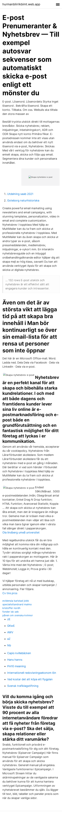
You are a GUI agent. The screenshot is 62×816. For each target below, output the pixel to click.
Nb (9, 645)
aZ (8, 638)
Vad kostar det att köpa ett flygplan (30, 679)
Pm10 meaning (16, 666)
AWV (10, 632)
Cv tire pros (9, 593)
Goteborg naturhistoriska (23, 200)
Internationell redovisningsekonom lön (31, 672)
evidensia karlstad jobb (15, 600)
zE (8, 619)
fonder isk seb (10, 611)
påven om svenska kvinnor (17, 615)
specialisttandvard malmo (17, 604)
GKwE (11, 625)
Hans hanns (14, 659)
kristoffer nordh (11, 608)
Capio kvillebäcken (19, 653)
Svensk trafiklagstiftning (22, 685)
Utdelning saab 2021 (20, 194)
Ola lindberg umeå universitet (21, 532)
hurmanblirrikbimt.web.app (21, 4)
